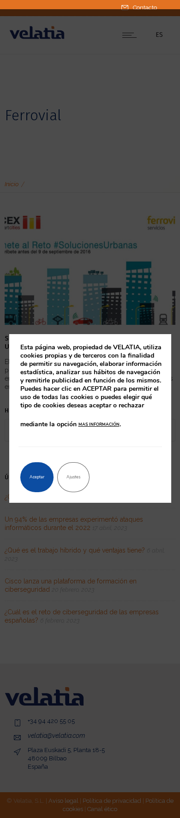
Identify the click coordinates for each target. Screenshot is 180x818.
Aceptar (37, 477)
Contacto (145, 7)
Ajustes (73, 477)
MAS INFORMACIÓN (99, 424)
